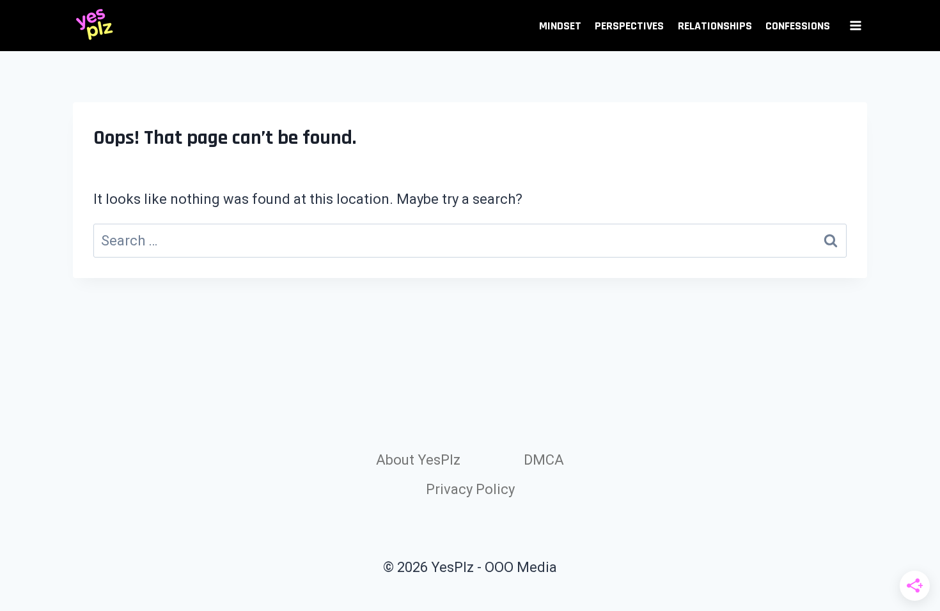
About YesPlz (418, 460)
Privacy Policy (470, 489)
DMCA (544, 460)
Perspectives (629, 26)
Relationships (715, 26)
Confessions (797, 26)
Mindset (560, 26)
